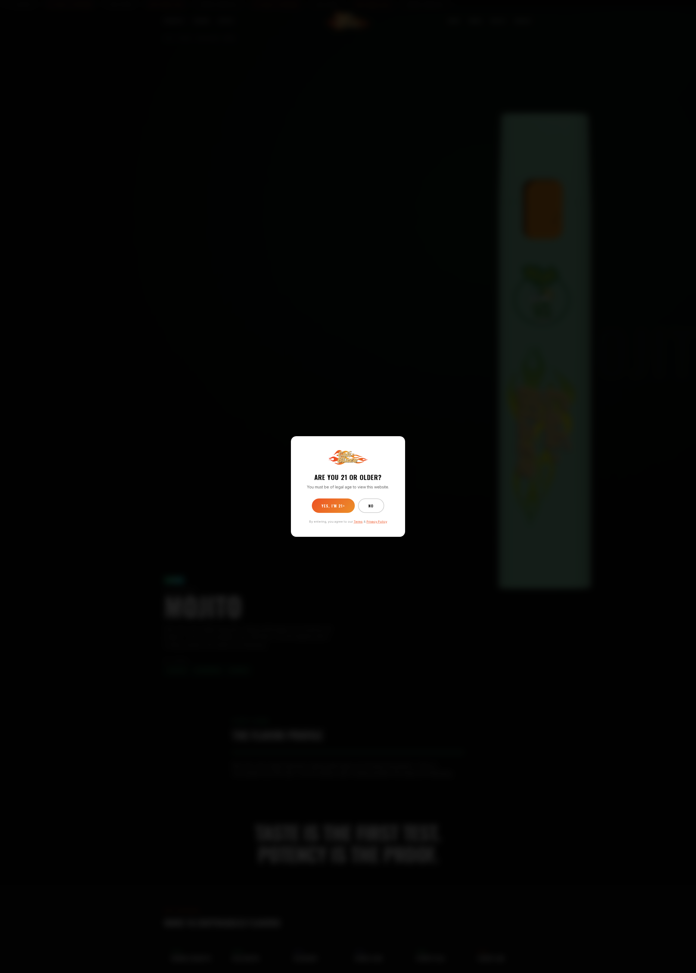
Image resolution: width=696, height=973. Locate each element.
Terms (358, 521)
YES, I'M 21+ (333, 506)
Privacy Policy (376, 521)
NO (371, 506)
